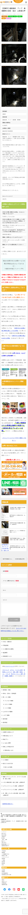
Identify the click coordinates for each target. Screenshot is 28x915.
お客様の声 (4, 16)
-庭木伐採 (3, 861)
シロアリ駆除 (6, 715)
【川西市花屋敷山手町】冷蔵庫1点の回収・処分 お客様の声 (21, 559)
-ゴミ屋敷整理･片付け (5, 854)
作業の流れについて (8, 735)
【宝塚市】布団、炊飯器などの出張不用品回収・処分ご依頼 (17, 508)
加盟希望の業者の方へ (7, 803)
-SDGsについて (4, 881)
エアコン (12, 670)
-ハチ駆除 (3, 860)
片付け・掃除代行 (7, 641)
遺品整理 (5, 652)
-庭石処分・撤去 (4, 855)
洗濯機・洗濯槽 (8, 676)
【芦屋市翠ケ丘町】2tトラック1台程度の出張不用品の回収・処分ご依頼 (17, 547)
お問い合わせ (4, 842)
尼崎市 (3, 18)
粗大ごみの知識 (8, 767)
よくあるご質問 (7, 743)
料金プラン (5, 739)
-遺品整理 (3, 852)
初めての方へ (4, 833)
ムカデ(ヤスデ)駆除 (7, 711)
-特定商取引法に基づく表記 (6, 874)
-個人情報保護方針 (5, 873)
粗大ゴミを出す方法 (8, 763)
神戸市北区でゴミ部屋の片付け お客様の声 (17, 516)
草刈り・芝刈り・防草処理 (9, 693)
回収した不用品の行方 (8, 746)
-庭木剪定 (3, 863)
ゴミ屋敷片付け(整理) (8, 649)
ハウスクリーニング (9, 666)
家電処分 (20, 16)
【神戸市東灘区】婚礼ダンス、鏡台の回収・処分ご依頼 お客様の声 (17, 539)
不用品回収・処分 (12, 16)
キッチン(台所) (19, 670)
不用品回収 (5, 645)
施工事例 (9, 18)
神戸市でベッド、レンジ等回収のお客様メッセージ (17, 531)
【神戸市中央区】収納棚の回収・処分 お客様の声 (17, 523)
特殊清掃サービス (7, 656)
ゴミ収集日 (5, 759)
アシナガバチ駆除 (9, 700)
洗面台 (21, 672)
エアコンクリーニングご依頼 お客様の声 (13, 786)
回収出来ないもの (9, 750)
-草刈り (3, 864)
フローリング (5, 670)
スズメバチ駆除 (8, 704)
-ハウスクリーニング (5, 857)
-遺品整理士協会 (4, 884)
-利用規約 (3, 871)
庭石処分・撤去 (7, 689)
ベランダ (8, 674)
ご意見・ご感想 (4, 839)
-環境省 (3, 879)
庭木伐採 (5, 718)
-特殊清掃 (3, 858)
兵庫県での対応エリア (8, 732)
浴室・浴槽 (15, 672)
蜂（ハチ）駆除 (7, 697)
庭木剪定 (5, 722)
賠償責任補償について (5, 844)
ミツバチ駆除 (8, 708)
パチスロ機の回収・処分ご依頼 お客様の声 (14, 782)
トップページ (4, 831)
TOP (13, 815)
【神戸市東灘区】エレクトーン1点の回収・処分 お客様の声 (8, 559)
